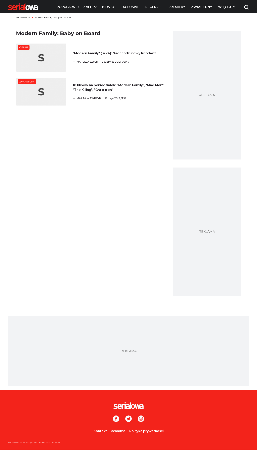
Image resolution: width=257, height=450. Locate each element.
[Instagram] (141, 419)
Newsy (108, 7)
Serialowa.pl (23, 17)
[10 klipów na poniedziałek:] (41, 92)
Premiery (176, 7)
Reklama (118, 431)
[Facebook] (116, 419)
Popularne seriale (74, 7)
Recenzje (153, 7)
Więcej (224, 7)
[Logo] (23, 6)
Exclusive (130, 7)
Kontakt (100, 431)
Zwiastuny (201, 7)
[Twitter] (128, 419)
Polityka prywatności (146, 431)
